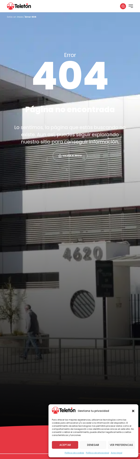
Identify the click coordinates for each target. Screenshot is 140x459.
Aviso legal (116, 452)
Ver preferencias (121, 445)
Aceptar (65, 445)
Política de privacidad (97, 452)
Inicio (20, 16)
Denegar (93, 445)
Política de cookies (74, 452)
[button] (133, 411)
